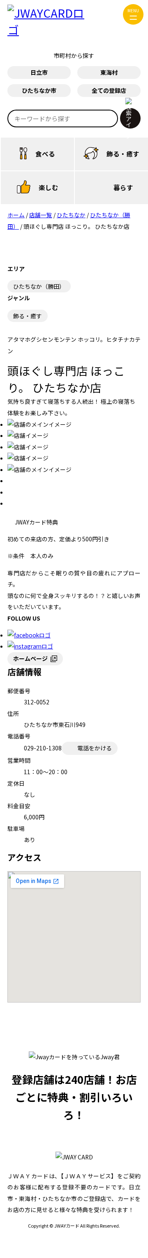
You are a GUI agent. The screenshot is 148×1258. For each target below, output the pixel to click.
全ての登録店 (109, 90)
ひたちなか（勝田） (39, 286)
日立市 (39, 72)
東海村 (109, 72)
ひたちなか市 (39, 90)
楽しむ (48, 187)
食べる (45, 153)
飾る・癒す (122, 153)
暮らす (123, 187)
